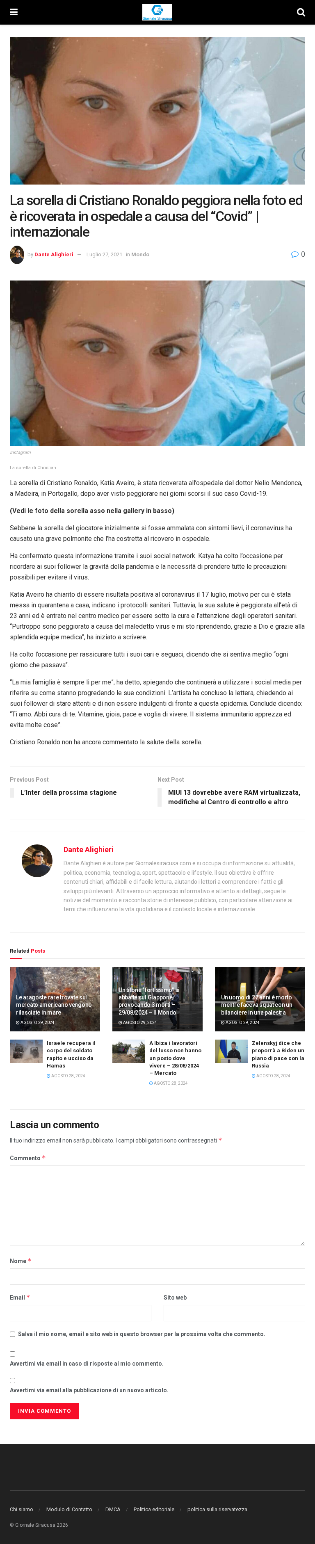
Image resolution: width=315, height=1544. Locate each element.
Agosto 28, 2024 (67, 1076)
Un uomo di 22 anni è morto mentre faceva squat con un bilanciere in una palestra (256, 1004)
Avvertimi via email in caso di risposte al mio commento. (87, 1363)
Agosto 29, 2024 (37, 1022)
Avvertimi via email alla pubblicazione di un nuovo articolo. (89, 1390)
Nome (21, 1261)
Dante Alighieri (53, 254)
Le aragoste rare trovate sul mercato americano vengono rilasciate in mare (54, 1004)
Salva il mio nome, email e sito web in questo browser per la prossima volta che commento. (141, 1334)
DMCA (113, 1509)
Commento (28, 1158)
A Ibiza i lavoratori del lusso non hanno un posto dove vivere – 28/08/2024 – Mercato (175, 1058)
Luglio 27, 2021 (104, 254)
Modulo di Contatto (69, 1509)
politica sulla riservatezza (217, 1509)
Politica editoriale (154, 1509)
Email (20, 1297)
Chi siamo (21, 1509)
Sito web (175, 1297)
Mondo (140, 254)
